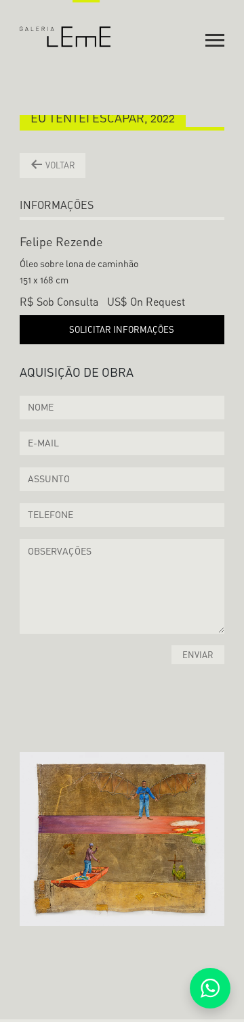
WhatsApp (210, 988)
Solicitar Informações (121, 329)
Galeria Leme (65, 23)
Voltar (59, 165)
